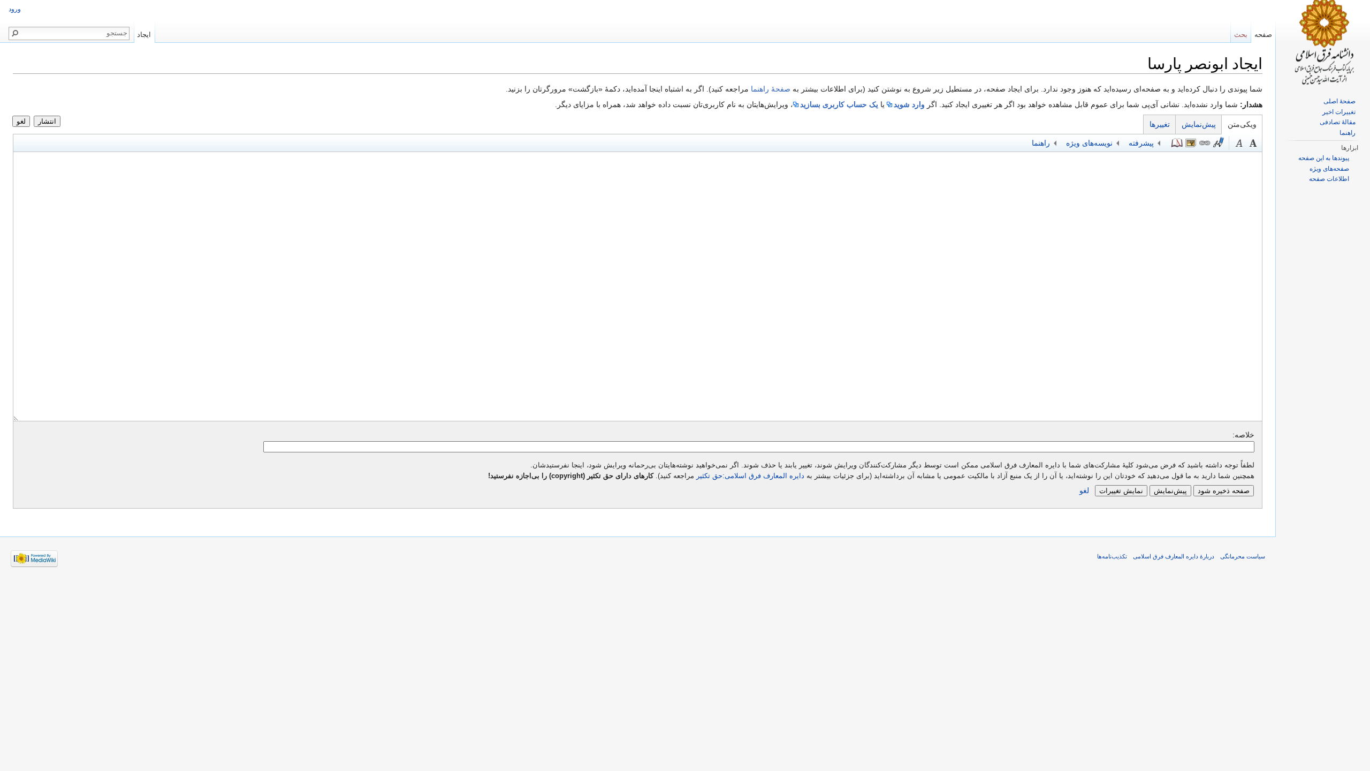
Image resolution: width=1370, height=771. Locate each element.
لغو (21, 121)
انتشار (47, 121)
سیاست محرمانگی (1242, 556)
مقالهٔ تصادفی (1338, 122)
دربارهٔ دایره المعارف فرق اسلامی (1173, 556)
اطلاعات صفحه (1329, 179)
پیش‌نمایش (1199, 124)
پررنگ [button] (1253, 143)
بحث (1240, 35)
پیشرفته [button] (1141, 143)
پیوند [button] (1205, 143)
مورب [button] (1239, 143)
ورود (15, 9)
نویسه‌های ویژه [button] (1089, 143)
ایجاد (144, 35)
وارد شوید (909, 104)
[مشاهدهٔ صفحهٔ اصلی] (1323, 43)
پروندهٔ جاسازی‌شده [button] (1191, 143)
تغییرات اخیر (1339, 112)
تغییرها (1160, 124)
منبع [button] (1177, 143)
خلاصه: (1243, 434)
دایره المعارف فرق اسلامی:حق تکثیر (750, 476)
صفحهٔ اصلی (1339, 101)
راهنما (1347, 133)
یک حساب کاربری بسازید (839, 104)
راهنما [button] (1041, 143)
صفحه (1263, 35)
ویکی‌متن (1242, 124)
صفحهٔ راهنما (770, 89)
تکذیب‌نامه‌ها (1112, 556)
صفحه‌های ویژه (1329, 168)
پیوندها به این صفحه (1323, 158)
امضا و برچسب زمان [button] (1219, 143)
